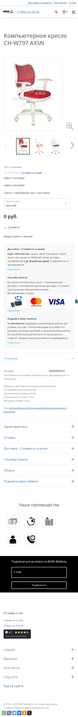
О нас (72, 2)
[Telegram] (14, 713)
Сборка (9, 470)
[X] (29, 713)
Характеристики (15, 427)
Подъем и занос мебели (21, 481)
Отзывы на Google (13, 620)
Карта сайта (13, 686)
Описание (11, 358)
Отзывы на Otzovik (13, 625)
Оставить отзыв (31, 172)
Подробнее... (14, 269)
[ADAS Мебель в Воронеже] (8, 15)
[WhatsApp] (4, 713)
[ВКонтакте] (19, 713)
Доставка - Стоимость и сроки (25, 448)
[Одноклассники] (24, 713)
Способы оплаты (16, 459)
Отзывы (9, 438)
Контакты (60, 2)
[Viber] (9, 713)
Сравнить (14, 227)
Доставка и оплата (39, 2)
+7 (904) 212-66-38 (28, 11)
